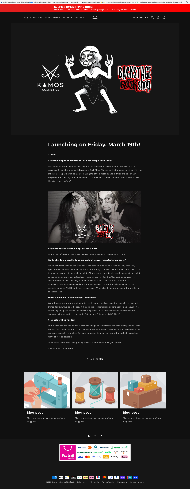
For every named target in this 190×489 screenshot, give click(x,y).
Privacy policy (95, 482)
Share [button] (53, 154)
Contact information (137, 482)
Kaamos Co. (56, 482)
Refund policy (82, 482)
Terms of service (108, 482)
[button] (27, 17)
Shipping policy (122, 482)
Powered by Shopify (67, 482)
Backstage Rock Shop (89, 170)
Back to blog (96, 358)
